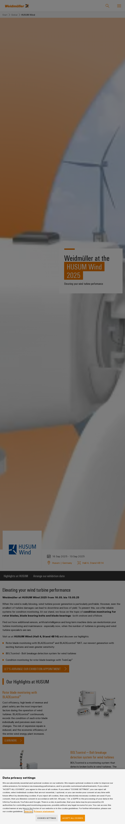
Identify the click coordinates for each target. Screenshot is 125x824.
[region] (62, 796)
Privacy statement (44, 811)
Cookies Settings (46, 818)
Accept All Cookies (72, 818)
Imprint (28, 811)
